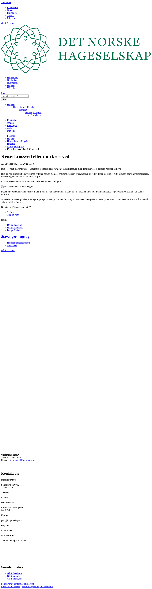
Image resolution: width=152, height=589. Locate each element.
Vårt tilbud (12, 88)
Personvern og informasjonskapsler (17, 583)
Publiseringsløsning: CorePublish (37, 586)
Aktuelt (10, 15)
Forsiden (11, 136)
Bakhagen (12, 13)
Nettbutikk (12, 80)
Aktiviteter (36, 115)
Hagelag (11, 85)
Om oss (10, 10)
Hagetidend (12, 77)
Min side (11, 18)
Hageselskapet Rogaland (24, 107)
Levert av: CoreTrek (10, 586)
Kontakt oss (12, 7)
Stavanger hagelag (33, 112)
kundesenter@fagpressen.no (21, 460)
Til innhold (6, 2)
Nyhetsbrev (12, 82)
